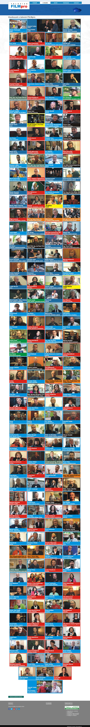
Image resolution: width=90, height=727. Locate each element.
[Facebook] (9, 709)
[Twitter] (12, 709)
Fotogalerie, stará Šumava (73, 714)
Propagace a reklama (72, 715)
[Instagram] (16, 709)
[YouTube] (14, 709)
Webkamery (69, 712)
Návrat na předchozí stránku (16, 696)
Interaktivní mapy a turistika (73, 713)
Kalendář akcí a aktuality (72, 711)
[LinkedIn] (19, 709)
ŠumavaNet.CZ (79, 726)
